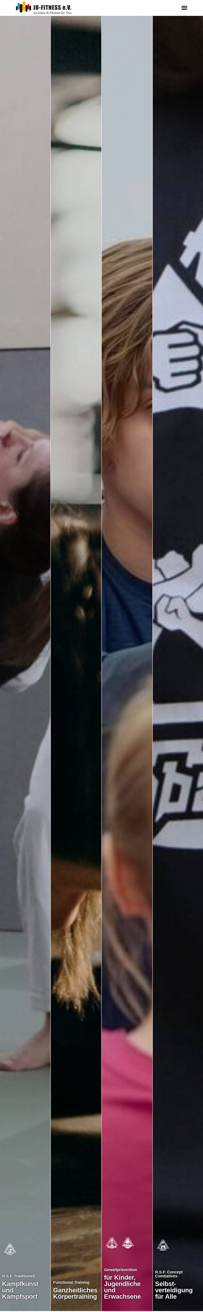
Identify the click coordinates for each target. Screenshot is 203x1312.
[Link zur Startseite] (43, 7)
